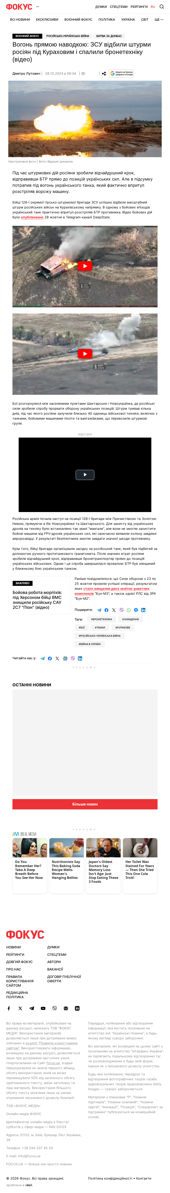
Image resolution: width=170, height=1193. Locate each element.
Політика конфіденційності (110, 1178)
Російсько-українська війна (67, 36)
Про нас (13, 969)
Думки (101, 6)
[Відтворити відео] (85, 266)
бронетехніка (102, 619)
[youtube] (43, 1008)
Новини (13, 947)
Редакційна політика (17, 995)
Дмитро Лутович (26, 73)
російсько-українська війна (100, 635)
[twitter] (20, 1008)
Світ (144, 20)
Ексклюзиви (47, 20)
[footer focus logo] (25, 934)
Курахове (123, 627)
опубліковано (32, 217)
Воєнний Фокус (78, 20)
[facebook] (8, 1008)
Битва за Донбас (109, 36)
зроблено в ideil (19, 1185)
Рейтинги (139, 6)
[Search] (161, 6)
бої (82, 627)
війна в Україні (90, 644)
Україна (128, 20)
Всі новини (20, 20)
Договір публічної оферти (64, 979)
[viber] (54, 1008)
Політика (106, 20)
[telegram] (31, 1008)
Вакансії (55, 969)
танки (101, 627)
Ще (157, 20)
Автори (54, 962)
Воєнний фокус (27, 36)
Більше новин (85, 804)
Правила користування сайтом (20, 981)
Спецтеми (119, 6)
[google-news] (65, 1008)
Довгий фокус (19, 962)
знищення (131, 619)
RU (153, 6)
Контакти (143, 1178)
